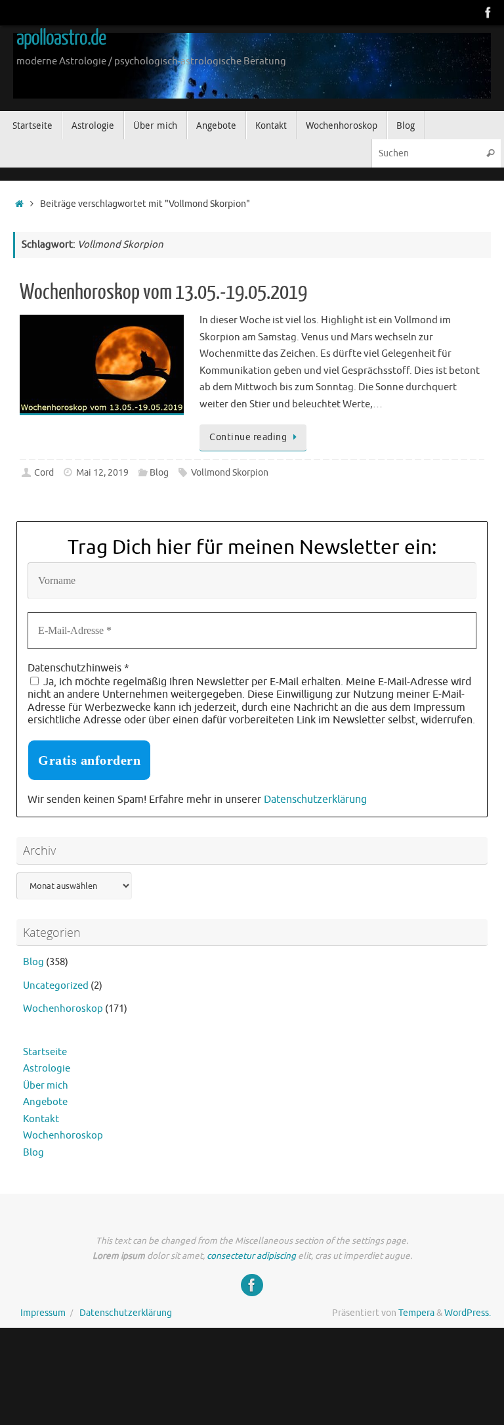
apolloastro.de (61, 38)
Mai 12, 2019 (102, 472)
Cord (44, 472)
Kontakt (41, 1119)
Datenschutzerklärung (315, 799)
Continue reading (248, 437)
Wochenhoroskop (63, 1009)
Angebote (45, 1102)
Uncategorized (56, 986)
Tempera (416, 1313)
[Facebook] (488, 12)
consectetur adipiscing (251, 1255)
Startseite (45, 1052)
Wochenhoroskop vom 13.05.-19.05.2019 (163, 292)
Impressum (43, 1313)
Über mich (45, 1085)
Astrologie (46, 1068)
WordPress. (467, 1313)
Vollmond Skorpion (229, 472)
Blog (159, 472)
